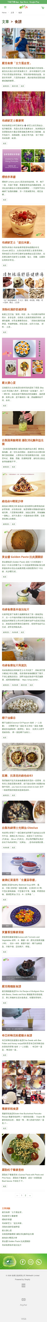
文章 (12, 12)
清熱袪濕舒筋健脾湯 (11, 1226)
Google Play (34, 2)
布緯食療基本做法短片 (12, 1244)
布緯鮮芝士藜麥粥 (10, 1215)
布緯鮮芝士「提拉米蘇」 (13, 1223)
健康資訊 (6, 86)
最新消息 (15, 86)
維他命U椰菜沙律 (9, 1237)
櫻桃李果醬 (7, 1219)
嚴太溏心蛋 (7, 1230)
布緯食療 (15, 632)
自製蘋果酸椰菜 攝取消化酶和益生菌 (18, 1233)
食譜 (22, 86)
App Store (24, 2)
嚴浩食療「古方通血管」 (13, 1212)
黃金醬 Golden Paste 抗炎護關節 (16, 1241)
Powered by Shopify (22, 1279)
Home (4, 12)
